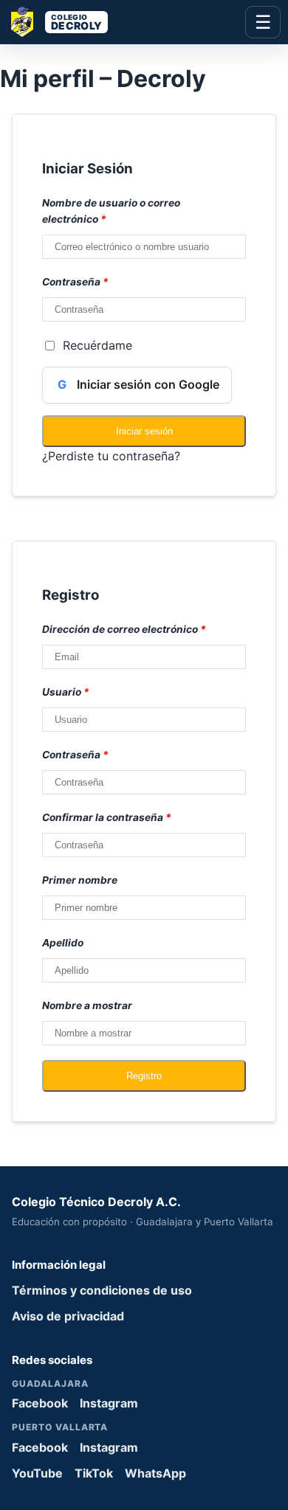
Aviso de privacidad (68, 1316)
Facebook (40, 1403)
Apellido (62, 943)
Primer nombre (79, 880)
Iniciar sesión (144, 431)
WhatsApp (155, 1473)
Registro (144, 1075)
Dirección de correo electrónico (124, 629)
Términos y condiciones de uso (102, 1290)
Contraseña (75, 282)
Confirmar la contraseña (106, 817)
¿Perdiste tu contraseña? (111, 456)
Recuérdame (97, 345)
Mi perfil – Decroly (103, 78)
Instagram (109, 1403)
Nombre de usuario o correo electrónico (111, 211)
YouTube (37, 1473)
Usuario (65, 692)
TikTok (94, 1473)
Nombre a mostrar (87, 1005)
